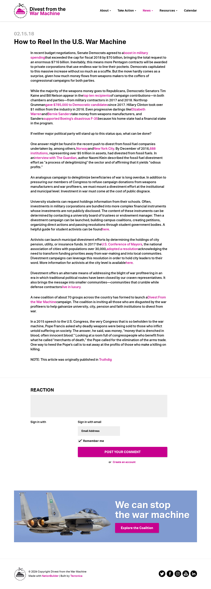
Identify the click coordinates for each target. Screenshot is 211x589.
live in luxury (71, 287)
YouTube (185, 573)
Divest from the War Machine (20, 574)
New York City (104, 149)
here (105, 229)
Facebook (170, 573)
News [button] (147, 10)
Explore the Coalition (137, 528)
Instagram (178, 573)
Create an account (124, 462)
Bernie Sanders (59, 114)
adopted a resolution (122, 249)
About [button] (104, 10)
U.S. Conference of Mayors (122, 244)
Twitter (162, 573)
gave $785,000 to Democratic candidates (76, 105)
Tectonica (76, 575)
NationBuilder (50, 575)
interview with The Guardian (55, 158)
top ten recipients (96, 96)
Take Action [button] (126, 10)
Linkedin (193, 573)
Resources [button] (168, 10)
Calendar (190, 10)
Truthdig (105, 360)
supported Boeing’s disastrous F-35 (71, 119)
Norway (82, 149)
